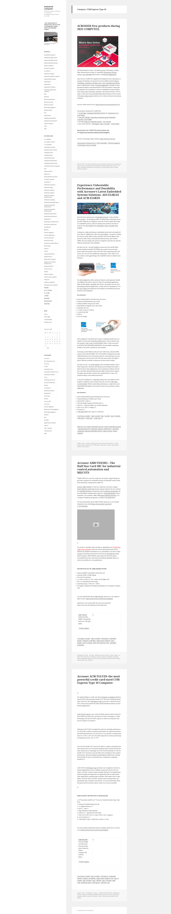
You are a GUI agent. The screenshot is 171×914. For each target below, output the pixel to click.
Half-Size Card (81, 427)
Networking (47, 246)
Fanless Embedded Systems (95, 427)
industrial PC (107, 429)
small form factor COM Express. (90, 896)
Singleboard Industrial (50, 118)
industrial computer (97, 429)
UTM (45, 433)
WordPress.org (48, 322)
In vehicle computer (49, 68)
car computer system (49, 142)
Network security (48, 102)
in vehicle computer (49, 179)
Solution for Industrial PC (50, 121)
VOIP (45, 126)
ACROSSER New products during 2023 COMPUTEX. (98, 27)
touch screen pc (48, 269)
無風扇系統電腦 (48, 301)
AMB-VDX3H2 (87, 487)
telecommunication (109, 493)
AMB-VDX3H (96, 569)
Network (46, 96)
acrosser (103, 70)
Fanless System (107, 431)
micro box (46, 404)
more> (80, 623)
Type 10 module (115, 416)
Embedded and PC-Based (50, 150)
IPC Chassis (47, 396)
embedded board (48, 152)
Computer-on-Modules (108, 697)
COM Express (81, 412)
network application (49, 235)
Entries (47, 317)
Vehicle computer (48, 123)
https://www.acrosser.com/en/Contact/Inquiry (94, 132)
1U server (46, 358)
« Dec (47, 348)
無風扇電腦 (46, 303)
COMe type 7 (89, 418)
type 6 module (80, 660)
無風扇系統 (46, 298)
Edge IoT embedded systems (93, 122)
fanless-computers (49, 65)
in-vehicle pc (47, 388)
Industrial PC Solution (49, 87)
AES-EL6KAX (107, 122)
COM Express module (49, 147)
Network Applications (109, 74)
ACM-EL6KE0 (115, 124)
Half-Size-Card (86, 489)
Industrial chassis (48, 187)
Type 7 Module (85, 446)
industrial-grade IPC (84, 429)
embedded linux (48, 155)
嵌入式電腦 (46, 293)
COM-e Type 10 (89, 343)
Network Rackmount (49, 99)
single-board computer (103, 878)
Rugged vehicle (48, 110)
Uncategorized (48, 431)
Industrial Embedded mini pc (51, 202)
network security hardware (51, 243)
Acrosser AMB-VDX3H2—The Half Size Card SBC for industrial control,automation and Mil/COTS (98, 467)
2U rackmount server (49, 361)
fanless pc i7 (47, 174)
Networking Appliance (50, 412)
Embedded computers (49, 55)
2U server (46, 364)
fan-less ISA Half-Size (49, 382)
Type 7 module (48, 428)
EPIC (45, 168)
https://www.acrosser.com (107, 139)
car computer (47, 139)
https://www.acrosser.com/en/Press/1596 (108, 104)
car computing (48, 144)
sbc (111, 894)
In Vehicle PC (47, 182)
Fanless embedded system (50, 60)
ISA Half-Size (111, 554)
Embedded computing (86, 658)
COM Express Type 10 (49, 380)
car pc (45, 377)
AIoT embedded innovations (111, 83)
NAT (45, 94)
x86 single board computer (51, 285)
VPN (45, 129)
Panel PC (46, 248)
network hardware (49, 238)
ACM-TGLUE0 (84, 697)
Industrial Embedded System (93, 431)
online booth (88, 96)
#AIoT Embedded (81, 167)
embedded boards (97, 894)
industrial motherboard (50, 213)
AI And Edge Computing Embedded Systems (92, 113)
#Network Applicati (82, 169)
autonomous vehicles (49, 374)
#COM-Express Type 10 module (110, 167)
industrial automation (49, 185)
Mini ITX (46, 230)
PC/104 (46, 251)
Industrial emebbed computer (52, 76)
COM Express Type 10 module (105, 226)
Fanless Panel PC (48, 171)
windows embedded (49, 282)
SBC (45, 113)
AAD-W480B (88, 119)
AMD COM (96, 643)
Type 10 (46, 425)
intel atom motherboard (50, 224)
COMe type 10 (98, 418)
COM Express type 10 (92, 768)
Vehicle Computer (48, 274)
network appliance (49, 232)
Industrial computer (48, 7)
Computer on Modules (89, 641)
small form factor (86, 883)
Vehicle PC (46, 279)
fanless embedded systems (51, 63)
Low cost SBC (47, 401)
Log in (45, 314)
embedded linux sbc (49, 158)
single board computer (50, 259)
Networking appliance (50, 107)
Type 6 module (95, 416)
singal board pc (48, 256)
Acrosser (79, 81)
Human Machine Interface (51, 176)
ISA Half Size (47, 227)
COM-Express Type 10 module (101, 124)
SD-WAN (46, 420)
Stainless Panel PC (48, 266)
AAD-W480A (81, 115)
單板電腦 (46, 287)
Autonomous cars (48, 369)
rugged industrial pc (49, 254)
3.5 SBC (46, 366)
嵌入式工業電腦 (48, 290)
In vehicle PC (47, 71)
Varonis (46, 271)
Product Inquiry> (84, 628)
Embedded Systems (102, 217)
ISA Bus (46, 398)
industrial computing (49, 200)
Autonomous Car (113, 113)
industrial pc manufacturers (51, 221)
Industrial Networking (50, 79)
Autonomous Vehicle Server (51, 372)
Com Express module (83, 416)
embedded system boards (50, 163)
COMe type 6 (81, 418)
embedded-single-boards (50, 57)
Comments (48, 319)
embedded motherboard (50, 160)
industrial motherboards (50, 216)
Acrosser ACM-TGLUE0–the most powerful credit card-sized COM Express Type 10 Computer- (98, 679)
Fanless (46, 385)
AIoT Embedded (87, 74)
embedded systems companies (52, 166)
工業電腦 (46, 295)
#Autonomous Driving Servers (86, 143)
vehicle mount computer (50, 277)
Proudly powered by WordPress (85, 910)
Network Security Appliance (51, 409)
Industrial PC (47, 81)
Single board (47, 115)
